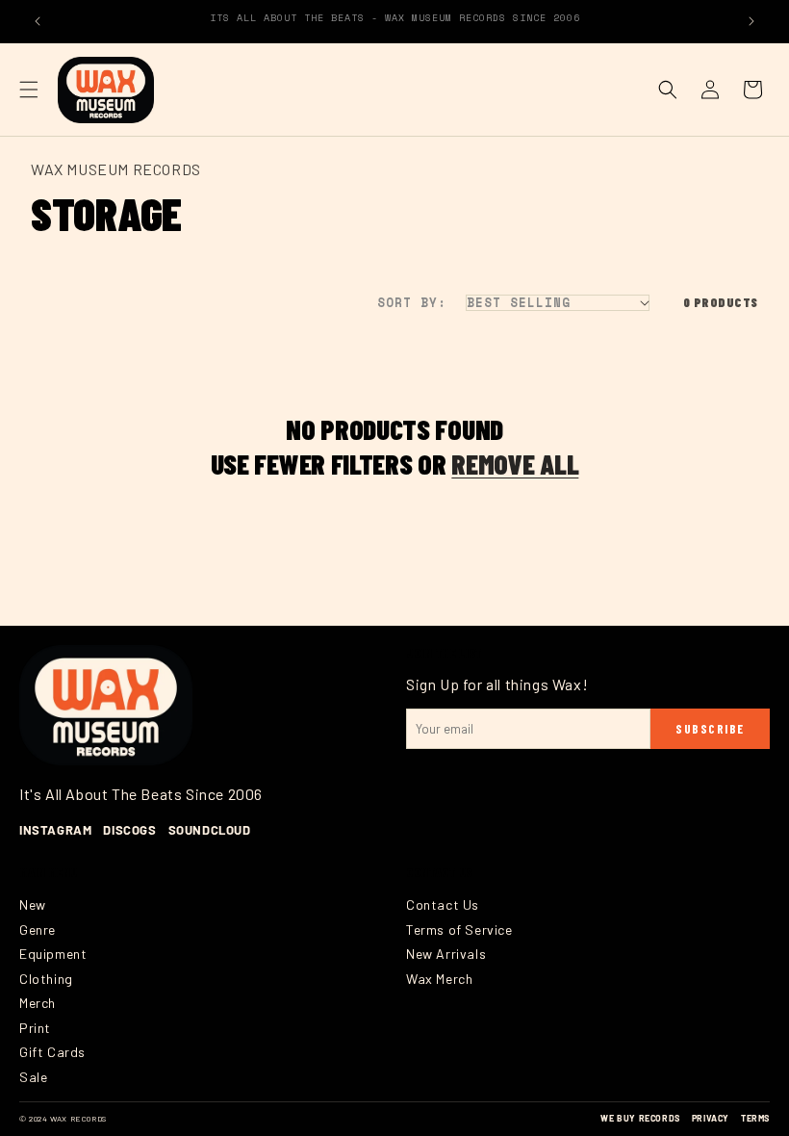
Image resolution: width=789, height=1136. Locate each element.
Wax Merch (439, 978)
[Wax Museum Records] (105, 704)
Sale (33, 1077)
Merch (37, 1002)
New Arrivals (446, 953)
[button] (29, 89)
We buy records (639, 1118)
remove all (514, 463)
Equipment (53, 953)
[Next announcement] (751, 21)
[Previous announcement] (37, 21)
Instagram (55, 830)
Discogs (129, 830)
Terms (755, 1118)
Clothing (46, 978)
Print (35, 1028)
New (32, 904)
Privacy (710, 1118)
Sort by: (411, 303)
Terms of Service (459, 929)
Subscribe (710, 728)
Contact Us (442, 904)
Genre (37, 929)
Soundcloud (209, 830)
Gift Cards (52, 1052)
